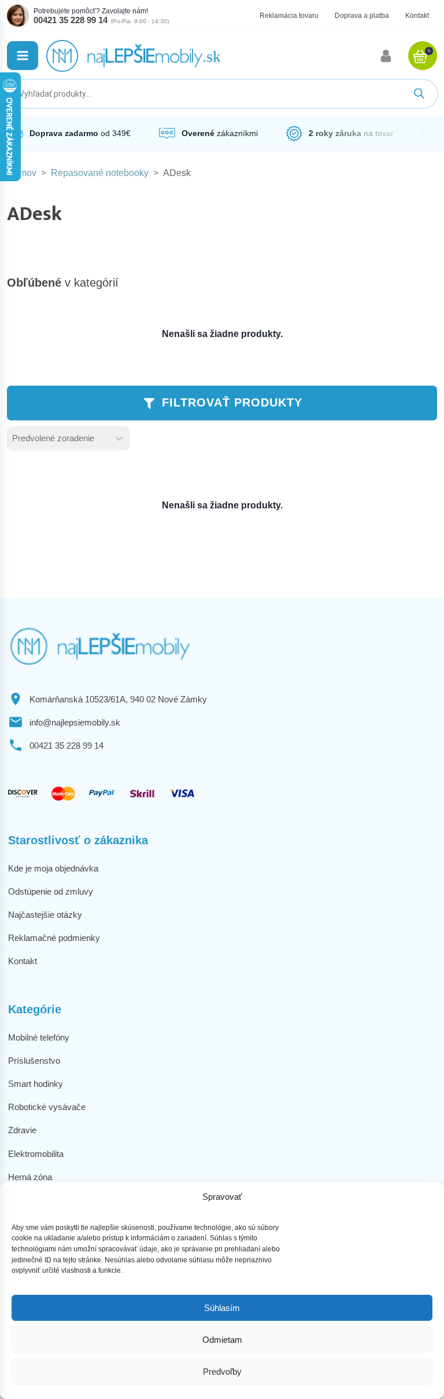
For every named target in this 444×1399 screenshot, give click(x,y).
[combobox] (58, 438)
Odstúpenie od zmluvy (50, 891)
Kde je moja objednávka (53, 868)
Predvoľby (222, 1371)
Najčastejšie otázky (45, 915)
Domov (21, 173)
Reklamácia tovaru (289, 16)
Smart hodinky (35, 1084)
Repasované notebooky (100, 173)
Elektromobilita (36, 1154)
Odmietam (222, 1340)
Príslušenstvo (34, 1060)
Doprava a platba (362, 16)
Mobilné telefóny (38, 1037)
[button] (22, 55)
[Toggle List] (119, 438)
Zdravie (22, 1130)
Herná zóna (30, 1177)
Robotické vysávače (47, 1107)
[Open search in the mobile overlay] (222, 94)
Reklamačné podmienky (54, 938)
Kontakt (417, 16)
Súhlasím (222, 1308)
